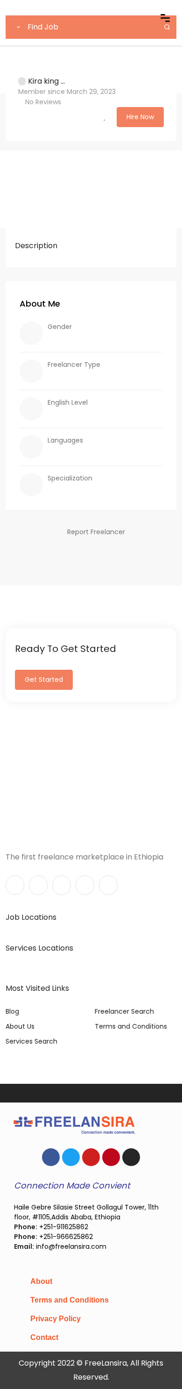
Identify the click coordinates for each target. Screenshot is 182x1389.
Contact (44, 1337)
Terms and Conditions (131, 1026)
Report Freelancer (96, 532)
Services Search (31, 1041)
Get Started (44, 679)
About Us (20, 1026)
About (41, 1281)
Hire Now (140, 117)
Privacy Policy (55, 1319)
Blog (12, 1011)
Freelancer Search (124, 1011)
